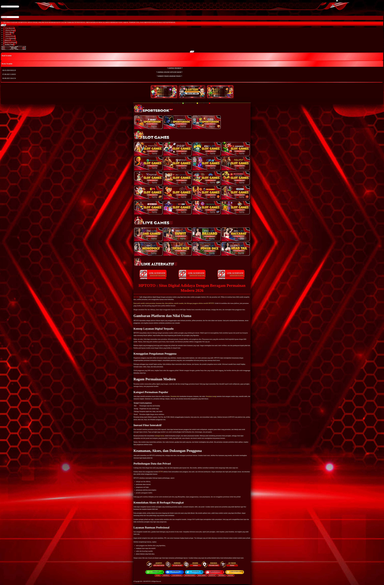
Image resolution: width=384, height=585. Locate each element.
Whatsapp (155, 571)
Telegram (195, 571)
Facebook (175, 571)
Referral (8, 34)
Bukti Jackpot (216, 571)
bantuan (212, 575)
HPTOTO (136, 297)
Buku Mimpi (9, 32)
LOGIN (3, 25)
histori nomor (190, 575)
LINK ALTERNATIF (157, 274)
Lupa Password (10, 38)
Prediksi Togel (9, 44)
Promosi (7, 40)
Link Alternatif (236, 571)
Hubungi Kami (10, 36)
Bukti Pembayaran (10, 42)
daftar (230, 575)
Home (158, 575)
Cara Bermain (9, 28)
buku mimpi (202, 575)
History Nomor (10, 30)
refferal (222, 575)
